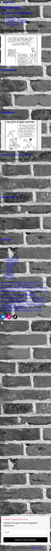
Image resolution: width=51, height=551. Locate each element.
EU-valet (45, 282)
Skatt (42, 301)
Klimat (18, 287)
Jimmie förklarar (9, 197)
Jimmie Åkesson (7, 287)
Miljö (35, 290)
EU (40, 282)
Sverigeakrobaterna (35, 304)
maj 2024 (9, 271)
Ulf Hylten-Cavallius (11, 310)
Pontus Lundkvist (10, 297)
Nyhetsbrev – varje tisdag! (16, 20)
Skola (47, 301)
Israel (38, 285)
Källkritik (6, 239)
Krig (24, 287)
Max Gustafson (24, 290)
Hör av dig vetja (12, 24)
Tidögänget (32, 308)
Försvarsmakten (6, 285)
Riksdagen (5, 301)
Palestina (21, 295)
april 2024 (10, 273)
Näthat (14, 295)
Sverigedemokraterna (14, 307)
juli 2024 (9, 267)
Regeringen (39, 297)
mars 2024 (10, 276)
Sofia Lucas (21, 304)
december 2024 (12, 258)
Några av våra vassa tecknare (17, 22)
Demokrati (11, 282)
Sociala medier (8, 303)
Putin (29, 298)
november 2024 (12, 260)
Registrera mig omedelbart (25, 540)
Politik (30, 294)
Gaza (14, 285)
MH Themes (37, 548)
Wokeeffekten (8, 112)
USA (36, 310)
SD (37, 300)
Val (40, 310)
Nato (41, 291)
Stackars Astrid (9, 69)
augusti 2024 (11, 264)
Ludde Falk (42, 287)
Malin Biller (8, 290)
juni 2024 (9, 269)
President (23, 298)
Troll (39, 307)
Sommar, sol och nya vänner (15, 154)
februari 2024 (11, 278)
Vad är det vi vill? (13, 18)
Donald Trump (22, 282)
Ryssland (31, 301)
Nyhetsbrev (6, 294)
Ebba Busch (33, 282)
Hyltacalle (21, 284)
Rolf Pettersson (18, 300)
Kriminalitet (32, 287)
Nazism (46, 291)
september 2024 (12, 262)
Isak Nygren (32, 285)
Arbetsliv (4, 282)
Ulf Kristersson (27, 310)
